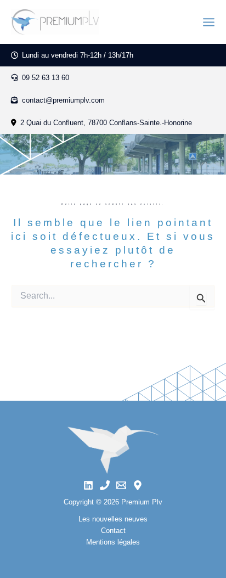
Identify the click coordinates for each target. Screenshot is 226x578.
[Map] (138, 485)
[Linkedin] (88, 485)
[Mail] (121, 485)
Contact (113, 530)
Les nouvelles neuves (113, 519)
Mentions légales (113, 542)
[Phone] (105, 485)
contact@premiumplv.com (62, 100)
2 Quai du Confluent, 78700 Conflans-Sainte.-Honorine (106, 123)
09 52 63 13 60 (44, 78)
